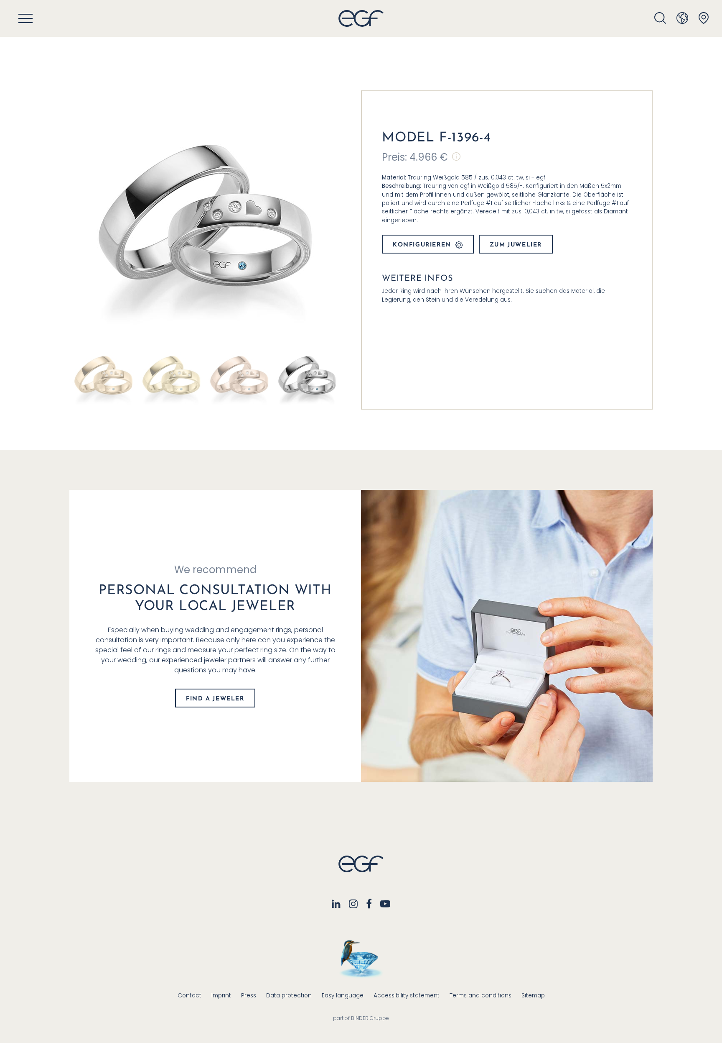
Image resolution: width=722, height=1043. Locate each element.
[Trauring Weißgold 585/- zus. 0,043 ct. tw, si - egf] (307, 375)
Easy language (343, 995)
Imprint (221, 995)
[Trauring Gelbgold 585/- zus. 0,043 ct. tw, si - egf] (171, 375)
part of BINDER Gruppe (361, 1018)
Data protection (289, 995)
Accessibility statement (407, 995)
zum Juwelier (516, 245)
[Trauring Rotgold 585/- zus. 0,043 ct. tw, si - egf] (239, 375)
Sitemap (533, 995)
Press (248, 995)
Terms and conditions (480, 995)
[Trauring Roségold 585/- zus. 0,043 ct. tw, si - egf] (103, 375)
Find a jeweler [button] (215, 699)
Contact (189, 995)
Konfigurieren (422, 245)
